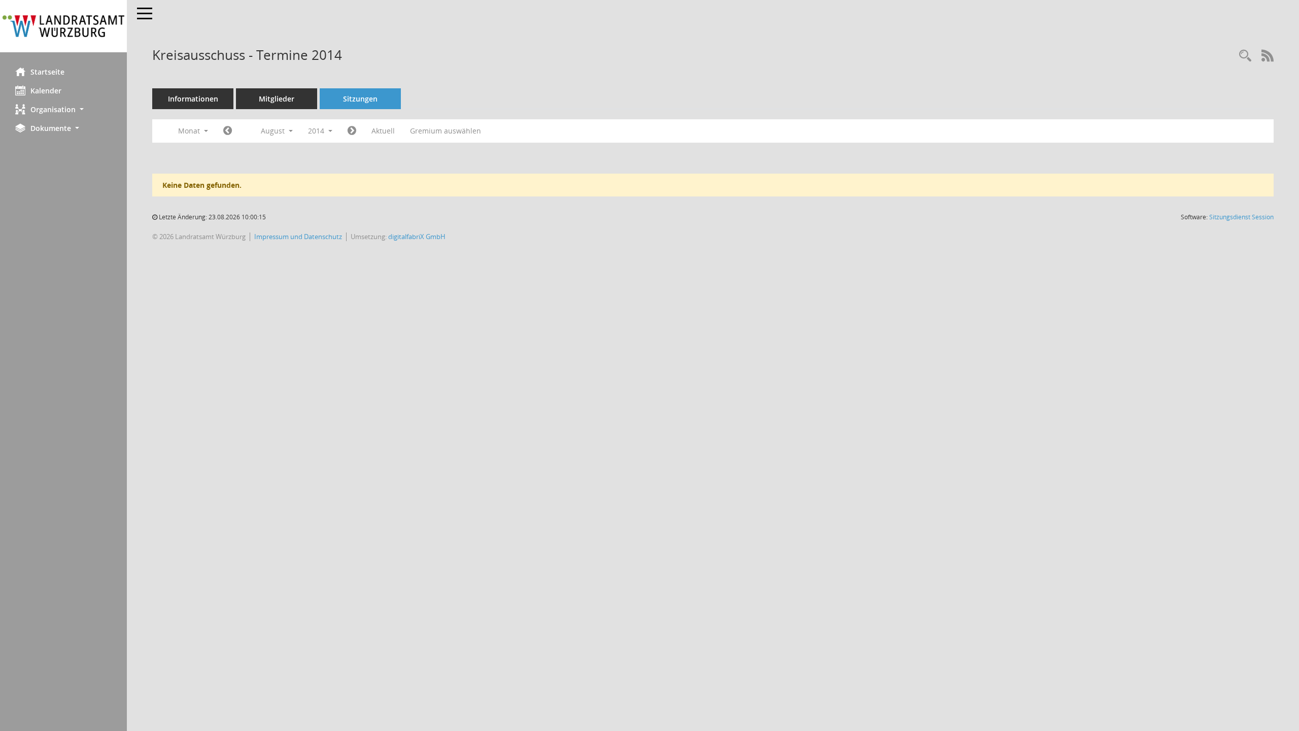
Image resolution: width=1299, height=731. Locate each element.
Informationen (193, 99)
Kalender (45, 90)
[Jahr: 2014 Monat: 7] (228, 131)
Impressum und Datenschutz (298, 236)
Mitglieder (276, 99)
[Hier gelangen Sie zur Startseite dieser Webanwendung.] (63, 26)
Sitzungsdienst (1241, 217)
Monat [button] (190, 131)
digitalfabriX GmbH (417, 236)
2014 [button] (317, 131)
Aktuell (383, 131)
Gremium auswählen (445, 131)
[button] (63, 109)
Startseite (47, 72)
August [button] (274, 131)
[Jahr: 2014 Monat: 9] (352, 131)
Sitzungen (360, 99)
